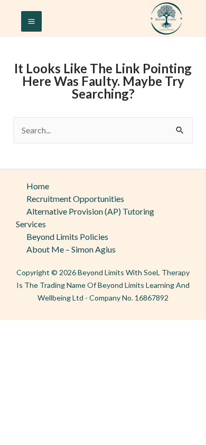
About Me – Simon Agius (71, 249)
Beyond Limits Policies (67, 236)
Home (37, 186)
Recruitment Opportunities (75, 199)
